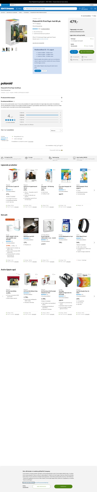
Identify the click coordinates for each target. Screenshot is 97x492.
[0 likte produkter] (91, 8)
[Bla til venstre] (3, 190)
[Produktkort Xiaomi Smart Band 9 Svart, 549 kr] (84, 225)
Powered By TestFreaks (55, 150)
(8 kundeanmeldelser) (63, 239)
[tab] (5, 5)
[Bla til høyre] (94, 190)
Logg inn (44, 70)
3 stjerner (22, 117)
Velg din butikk (74, 45)
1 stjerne (22, 122)
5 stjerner (22, 112)
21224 (46, 39)
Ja (57, 145)
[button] (3, 49)
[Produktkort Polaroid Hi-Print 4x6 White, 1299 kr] (13, 280)
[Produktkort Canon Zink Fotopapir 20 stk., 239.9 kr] (84, 176)
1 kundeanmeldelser (45, 28)
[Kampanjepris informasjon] (16, 245)
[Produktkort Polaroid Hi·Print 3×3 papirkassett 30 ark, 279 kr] (31, 176)
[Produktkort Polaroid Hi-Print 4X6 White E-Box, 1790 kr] (31, 280)
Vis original (30, 141)
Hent (75, 51)
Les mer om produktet (38, 43)
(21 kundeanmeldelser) (10, 191)
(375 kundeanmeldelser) (28, 239)
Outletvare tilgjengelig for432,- (77, 31)
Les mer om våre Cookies (28, 482)
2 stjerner (22, 119)
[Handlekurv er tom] (95, 8)
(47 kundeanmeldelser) (63, 191)
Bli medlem (37, 70)
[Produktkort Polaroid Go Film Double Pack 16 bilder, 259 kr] (84, 280)
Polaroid (39, 23)
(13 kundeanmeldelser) (81, 296)
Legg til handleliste (87, 15)
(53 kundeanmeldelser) (45, 296)
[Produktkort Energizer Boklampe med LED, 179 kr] (31, 225)
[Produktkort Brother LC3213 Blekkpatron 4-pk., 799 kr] (66, 225)
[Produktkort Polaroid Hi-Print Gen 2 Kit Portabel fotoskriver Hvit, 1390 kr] (48, 280)
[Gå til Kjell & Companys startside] (8, 8)
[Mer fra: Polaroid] (6, 84)
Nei (60, 145)
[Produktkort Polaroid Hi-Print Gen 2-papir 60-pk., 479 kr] (13, 176)
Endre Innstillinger (25, 486)
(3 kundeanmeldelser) (10, 243)
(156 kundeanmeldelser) (64, 297)
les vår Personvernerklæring (41, 482)
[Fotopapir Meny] (30, 12)
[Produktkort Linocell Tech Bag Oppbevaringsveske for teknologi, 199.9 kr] (66, 280)
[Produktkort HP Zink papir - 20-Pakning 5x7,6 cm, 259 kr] (48, 176)
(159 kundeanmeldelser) (81, 239)
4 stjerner (22, 115)
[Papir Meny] (22, 12)
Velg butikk (16, 206)
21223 (41, 39)
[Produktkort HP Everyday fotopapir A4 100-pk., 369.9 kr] (66, 176)
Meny (19, 8)
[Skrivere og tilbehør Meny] (18, 12)
